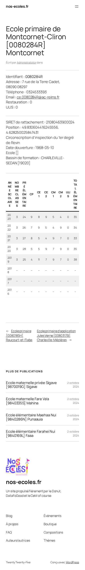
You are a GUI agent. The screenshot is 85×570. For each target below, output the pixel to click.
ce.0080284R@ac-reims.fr (38, 97)
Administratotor (26, 62)
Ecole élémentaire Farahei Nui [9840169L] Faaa (30, 433)
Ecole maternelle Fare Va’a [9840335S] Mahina (27, 401)
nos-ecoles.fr (17, 6)
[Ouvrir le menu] (76, 6)
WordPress (72, 562)
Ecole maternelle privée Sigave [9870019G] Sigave (31, 385)
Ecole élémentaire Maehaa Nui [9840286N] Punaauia (31, 417)
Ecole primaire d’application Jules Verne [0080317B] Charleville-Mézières (56, 335)
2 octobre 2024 (73, 385)
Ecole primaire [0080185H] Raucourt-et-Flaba (19, 335)
